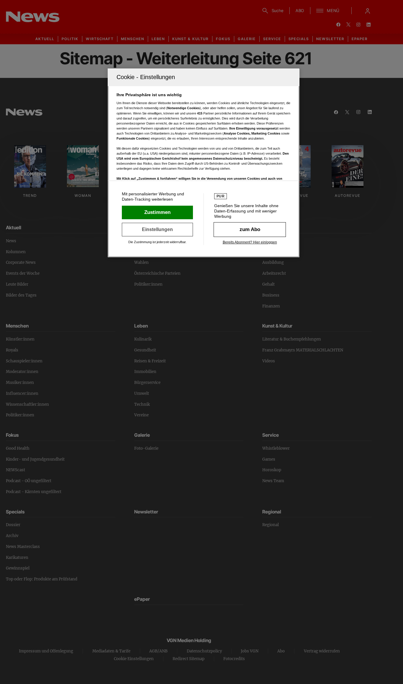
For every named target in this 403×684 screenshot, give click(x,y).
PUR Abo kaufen (249, 229)
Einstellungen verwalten (157, 229)
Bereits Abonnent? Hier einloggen (250, 242)
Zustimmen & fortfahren (157, 212)
